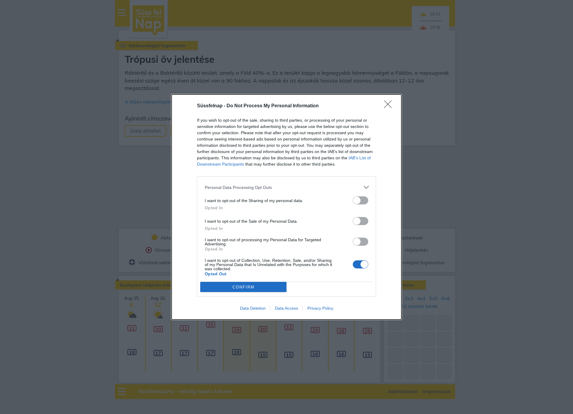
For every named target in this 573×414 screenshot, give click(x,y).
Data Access (286, 308)
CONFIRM (243, 287)
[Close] (389, 106)
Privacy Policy (320, 308)
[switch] (360, 200)
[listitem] (286, 187)
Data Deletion (253, 308)
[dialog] (286, 207)
